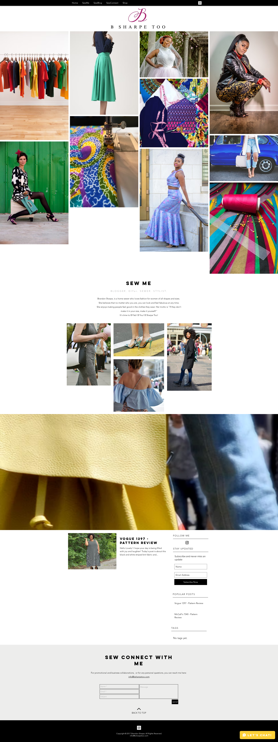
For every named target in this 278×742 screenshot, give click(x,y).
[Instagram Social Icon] (200, 3)
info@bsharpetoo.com (139, 676)
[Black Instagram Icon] (187, 542)
